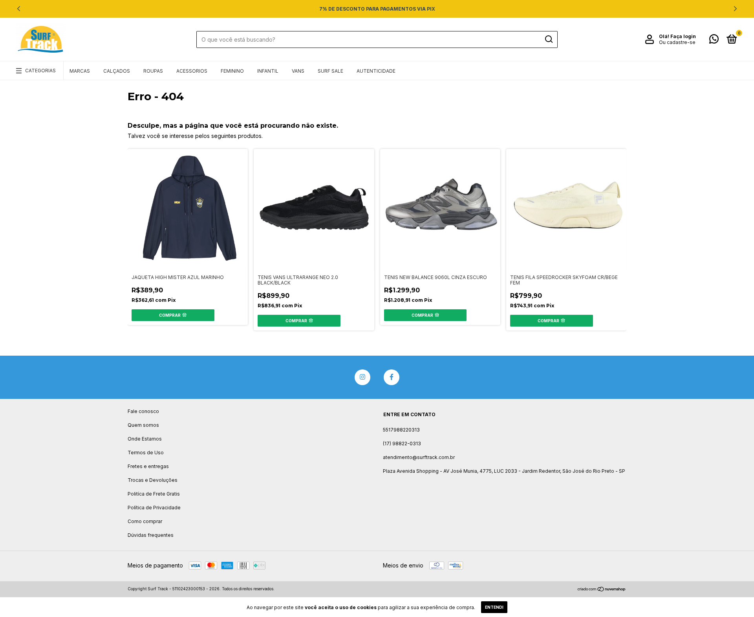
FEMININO (232, 71)
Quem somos (143, 425)
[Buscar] (548, 39)
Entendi (494, 607)
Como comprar (145, 521)
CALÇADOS (116, 71)
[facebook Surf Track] (391, 377)
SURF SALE (330, 71)
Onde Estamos (145, 439)
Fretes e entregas (148, 466)
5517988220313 (401, 430)
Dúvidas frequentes (151, 535)
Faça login (683, 36)
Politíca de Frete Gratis (154, 494)
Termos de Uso (146, 452)
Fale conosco (143, 411)
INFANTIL (267, 71)
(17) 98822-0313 (402, 443)
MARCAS (80, 71)
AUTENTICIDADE (376, 71)
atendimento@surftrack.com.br (419, 457)
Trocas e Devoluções (153, 480)
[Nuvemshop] (601, 589)
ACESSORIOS (191, 71)
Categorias (40, 70)
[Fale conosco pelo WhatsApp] (714, 41)
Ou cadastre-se (677, 42)
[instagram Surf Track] (362, 377)
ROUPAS (153, 71)
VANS (298, 71)
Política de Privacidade (154, 507)
